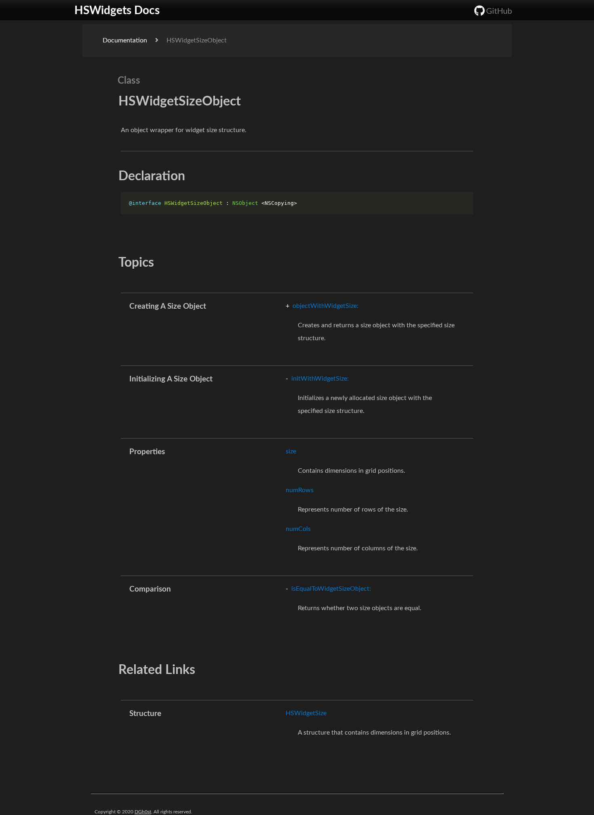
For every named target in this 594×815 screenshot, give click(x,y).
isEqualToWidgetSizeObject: (328, 588)
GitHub (499, 11)
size (291, 451)
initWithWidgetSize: (317, 378)
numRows (300, 490)
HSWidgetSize (306, 713)
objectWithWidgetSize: (322, 306)
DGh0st (143, 811)
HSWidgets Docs (111, 10)
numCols (298, 529)
